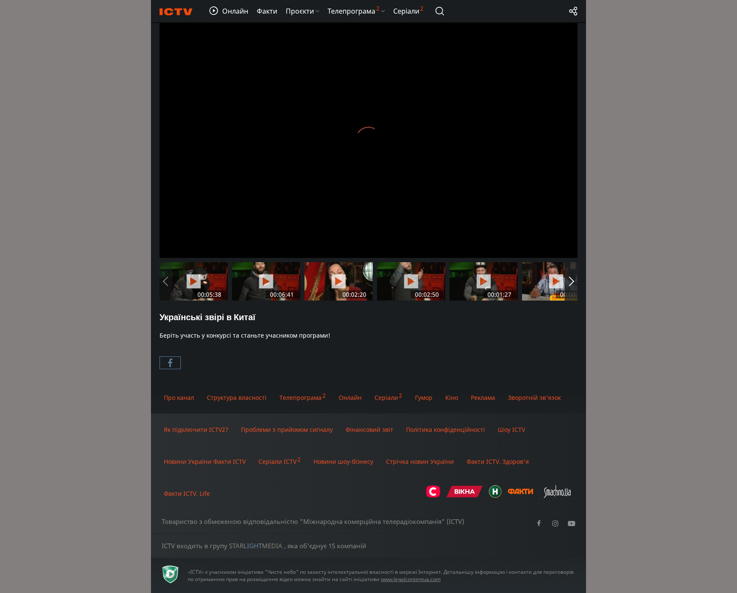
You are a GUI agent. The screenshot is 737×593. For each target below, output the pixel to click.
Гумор (423, 397)
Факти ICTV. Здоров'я (498, 461)
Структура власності (237, 397)
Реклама (483, 397)
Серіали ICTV (277, 461)
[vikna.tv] (465, 496)
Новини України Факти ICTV (205, 461)
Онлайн (350, 397)
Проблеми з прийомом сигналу (287, 429)
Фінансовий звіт (369, 429)
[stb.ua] (433, 496)
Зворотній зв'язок (534, 397)
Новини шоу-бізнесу (343, 461)
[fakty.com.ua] (520, 496)
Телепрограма (300, 397)
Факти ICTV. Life (187, 493)
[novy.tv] (495, 496)
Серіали (386, 397)
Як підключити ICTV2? (196, 429)
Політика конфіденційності (445, 429)
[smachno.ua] (557, 496)
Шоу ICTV (511, 429)
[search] (439, 11)
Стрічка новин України (420, 461)
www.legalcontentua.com (411, 579)
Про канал (179, 397)
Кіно (451, 397)
